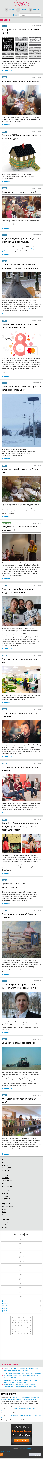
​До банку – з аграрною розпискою (19, 1042)
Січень (4, 1300)
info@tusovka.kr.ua (25, 1448)
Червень (4, 1308)
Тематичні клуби (7, 1186)
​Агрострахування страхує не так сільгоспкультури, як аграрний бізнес (21, 986)
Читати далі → (7, 70)
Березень (5, 1303)
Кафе (3, 1162)
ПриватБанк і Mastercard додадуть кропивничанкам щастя (19, 326)
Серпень (5, 1312)
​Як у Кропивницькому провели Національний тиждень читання (22, 1373)
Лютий (4, 1302)
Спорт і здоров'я (7, 1222)
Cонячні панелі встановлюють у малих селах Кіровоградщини (21, 388)
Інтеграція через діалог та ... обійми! (20, 80)
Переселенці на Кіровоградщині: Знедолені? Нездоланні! (18, 590)
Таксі (3, 1214)
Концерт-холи (6, 1199)
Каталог (36, 9)
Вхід (16, 15)
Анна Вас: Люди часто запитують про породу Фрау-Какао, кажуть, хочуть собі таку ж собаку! (21, 826)
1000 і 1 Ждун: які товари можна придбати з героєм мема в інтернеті (20, 266)
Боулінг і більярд (7, 1180)
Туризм (4, 1209)
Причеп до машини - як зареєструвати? (13, 885)
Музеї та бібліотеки (7, 1196)
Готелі (4, 1212)
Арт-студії (4, 1227)
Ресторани (5, 1165)
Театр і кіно (5, 1193)
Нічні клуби (5, 1178)
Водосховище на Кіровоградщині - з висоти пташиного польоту (20, 240)
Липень (4, 1310)
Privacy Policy (5, 1451)
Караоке (4, 1183)
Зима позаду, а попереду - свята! (19, 191)
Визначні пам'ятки (7, 1206)
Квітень (4, 1305)
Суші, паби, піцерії (7, 1168)
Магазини (4, 1225)
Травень (4, 1307)
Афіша (11, 9)
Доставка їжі (5, 1170)
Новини (23, 9)
